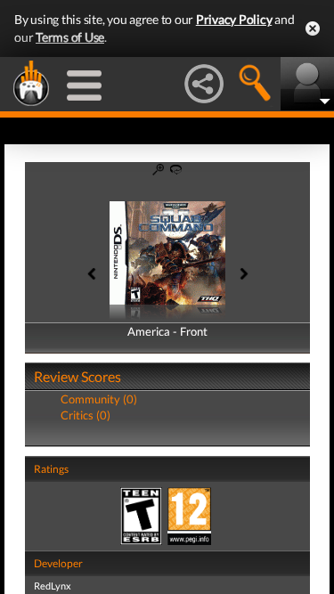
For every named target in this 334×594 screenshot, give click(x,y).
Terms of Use (70, 37)
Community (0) (99, 399)
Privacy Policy (234, 19)
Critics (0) (85, 415)
